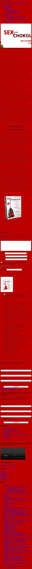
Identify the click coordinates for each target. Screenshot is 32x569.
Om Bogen (7, 8)
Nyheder (6, 436)
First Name (3, 373)
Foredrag (6, 14)
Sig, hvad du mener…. (10, 332)
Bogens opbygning (9, 525)
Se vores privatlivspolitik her (8, 465)
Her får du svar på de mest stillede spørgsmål (15, 499)
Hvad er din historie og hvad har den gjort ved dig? (17, 337)
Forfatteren (7, 496)
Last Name (3, 378)
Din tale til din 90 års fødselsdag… (13, 329)
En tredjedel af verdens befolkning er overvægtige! (17, 303)
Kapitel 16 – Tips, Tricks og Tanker (13, 549)
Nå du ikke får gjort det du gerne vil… (14, 326)
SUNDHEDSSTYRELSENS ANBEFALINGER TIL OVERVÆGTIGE (18, 491)
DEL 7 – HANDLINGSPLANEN (13, 520)
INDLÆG (10, 505)
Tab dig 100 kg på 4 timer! (11, 338)
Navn (3, 253)
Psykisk (6, 437)
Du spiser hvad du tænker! (11, 353)
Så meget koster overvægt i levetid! (16, 20)
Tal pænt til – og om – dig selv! (12, 308)
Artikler (6, 15)
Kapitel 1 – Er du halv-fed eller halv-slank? (15, 533)
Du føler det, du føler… (10, 328)
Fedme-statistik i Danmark (11, 347)
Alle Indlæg (7, 5)
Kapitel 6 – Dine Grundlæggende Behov (14, 557)
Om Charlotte (7, 7)
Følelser (6, 431)
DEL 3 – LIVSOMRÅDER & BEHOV (14, 512)
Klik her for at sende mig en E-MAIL (10, 389)
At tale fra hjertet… (9, 351)
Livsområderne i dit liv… (10, 322)
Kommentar (4, 240)
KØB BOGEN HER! (13, 13)
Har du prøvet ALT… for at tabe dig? (13, 498)
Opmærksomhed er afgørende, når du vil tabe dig (16, 312)
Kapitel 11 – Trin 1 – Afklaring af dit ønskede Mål (17, 538)
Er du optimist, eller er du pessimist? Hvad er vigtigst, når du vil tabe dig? (15, 305)
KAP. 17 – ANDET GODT (11, 531)
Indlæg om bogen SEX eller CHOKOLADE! (16, 434)
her (9, 194)
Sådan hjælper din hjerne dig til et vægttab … (15, 313)
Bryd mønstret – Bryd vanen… (12, 331)
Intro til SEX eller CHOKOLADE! (13, 524)
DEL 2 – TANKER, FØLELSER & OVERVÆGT (17, 511)
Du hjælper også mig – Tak (11, 345)
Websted (3, 259)
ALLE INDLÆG (8, 428)
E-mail (3, 256)
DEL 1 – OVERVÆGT (10, 509)
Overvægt (6, 507)
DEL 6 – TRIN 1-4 (9, 518)
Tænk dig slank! (8, 354)
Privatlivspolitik (11, 502)
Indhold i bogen (8, 530)
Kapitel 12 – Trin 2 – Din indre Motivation (15, 540)
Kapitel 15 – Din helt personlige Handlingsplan (16, 547)
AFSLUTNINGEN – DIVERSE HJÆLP (15, 508)
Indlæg (2, 471)
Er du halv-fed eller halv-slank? (12, 341)
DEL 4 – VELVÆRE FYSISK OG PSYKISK (16, 514)
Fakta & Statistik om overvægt (12, 430)
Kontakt (6, 21)
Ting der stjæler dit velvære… (11, 315)
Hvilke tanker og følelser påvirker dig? (14, 324)
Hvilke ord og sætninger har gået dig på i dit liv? (16, 325)
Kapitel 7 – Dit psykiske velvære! (12, 559)
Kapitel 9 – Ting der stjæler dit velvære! (14, 563)
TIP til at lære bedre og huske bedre (13, 348)
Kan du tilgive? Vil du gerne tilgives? (13, 335)
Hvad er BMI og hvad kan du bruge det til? (15, 339)
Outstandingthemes (12, 567)
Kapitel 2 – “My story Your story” (12, 534)
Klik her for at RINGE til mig (8, 388)
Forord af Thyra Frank (13, 11)
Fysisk (5, 433)
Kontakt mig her (5, 479)
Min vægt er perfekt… (10, 342)
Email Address (5, 368)
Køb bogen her (4, 474)
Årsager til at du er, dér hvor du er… (13, 344)
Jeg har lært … (8, 334)
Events (5, 493)
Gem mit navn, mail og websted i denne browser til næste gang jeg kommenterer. (15, 263)
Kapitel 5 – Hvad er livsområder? (12, 556)
